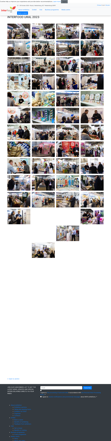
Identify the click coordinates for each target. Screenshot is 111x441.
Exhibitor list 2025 (20, 411)
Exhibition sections (20, 407)
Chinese (99, 5)
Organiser (17, 413)
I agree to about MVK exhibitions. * (69, 397)
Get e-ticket (18, 428)
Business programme (52, 10)
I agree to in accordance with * (70, 394)
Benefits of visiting (20, 430)
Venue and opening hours (22, 409)
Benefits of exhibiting (21, 422)
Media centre (65, 10)
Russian (108, 5)
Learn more (57, 1)
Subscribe (87, 388)
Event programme (20, 434)
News (16, 438)
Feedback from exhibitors (22, 424)
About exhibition (23, 10)
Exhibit (34, 10)
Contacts (17, 415)
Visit (40, 10)
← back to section (13, 379)
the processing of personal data (57, 392)
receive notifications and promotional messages (64, 397)
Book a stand (22, 13)
